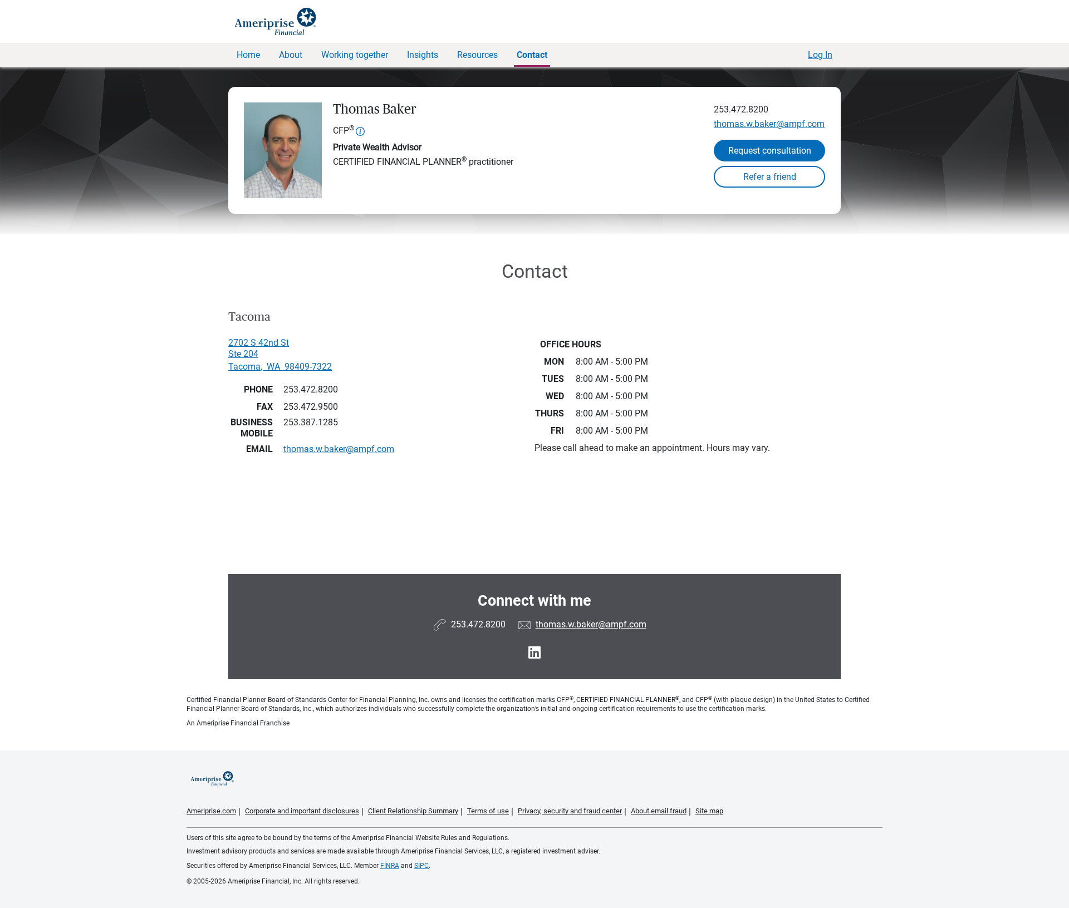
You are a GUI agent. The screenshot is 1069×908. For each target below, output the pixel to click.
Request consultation (769, 150)
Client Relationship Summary (413, 811)
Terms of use (488, 811)
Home (248, 55)
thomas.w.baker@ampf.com (769, 124)
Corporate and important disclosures (302, 811)
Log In (820, 55)
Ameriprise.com (211, 811)
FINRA (389, 866)
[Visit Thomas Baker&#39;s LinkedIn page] (534, 653)
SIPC (421, 866)
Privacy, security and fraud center (570, 811)
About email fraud (658, 811)
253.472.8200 (741, 109)
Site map (709, 811)
